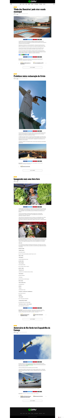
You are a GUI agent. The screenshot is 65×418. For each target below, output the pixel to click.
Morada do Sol (39, 310)
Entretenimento (36, 4)
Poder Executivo (25, 60)
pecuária (20, 311)
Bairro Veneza (21, 310)
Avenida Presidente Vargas (26, 163)
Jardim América (34, 310)
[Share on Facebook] (25, 39)
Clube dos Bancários (34, 59)
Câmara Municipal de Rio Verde (27, 59)
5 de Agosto (24, 393)
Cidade (20, 4)
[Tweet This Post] (30, 39)
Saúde (26, 4)
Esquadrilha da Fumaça (29, 364)
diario (17, 14)
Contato (44, 4)
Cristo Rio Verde (40, 163)
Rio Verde (33, 311)
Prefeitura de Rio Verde (25, 311)
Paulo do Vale (20, 60)
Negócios (32, 4)
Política (23, 4)
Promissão (30, 311)
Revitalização (30, 60)
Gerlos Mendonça (29, 310)
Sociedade (29, 4)
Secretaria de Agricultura (38, 311)
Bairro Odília (20, 59)
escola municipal (40, 59)
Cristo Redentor (35, 163)
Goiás (34, 393)
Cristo (32, 163)
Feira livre (24, 310)
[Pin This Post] (35, 39)
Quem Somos (40, 4)
